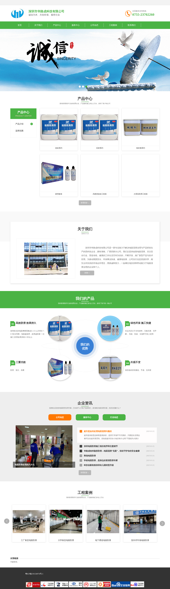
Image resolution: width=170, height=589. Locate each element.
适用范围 (19, 131)
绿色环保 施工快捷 (141, 323)
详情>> (87, 273)
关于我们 (38, 25)
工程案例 (113, 25)
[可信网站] (104, 587)
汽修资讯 (13, 562)
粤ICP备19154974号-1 (34, 574)
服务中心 (76, 25)
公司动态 (94, 25)
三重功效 (21, 362)
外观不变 (136, 362)
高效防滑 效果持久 (26, 323)
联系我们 (132, 25)
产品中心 (57, 25)
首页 (20, 25)
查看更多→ (85, 203)
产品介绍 (19, 124)
